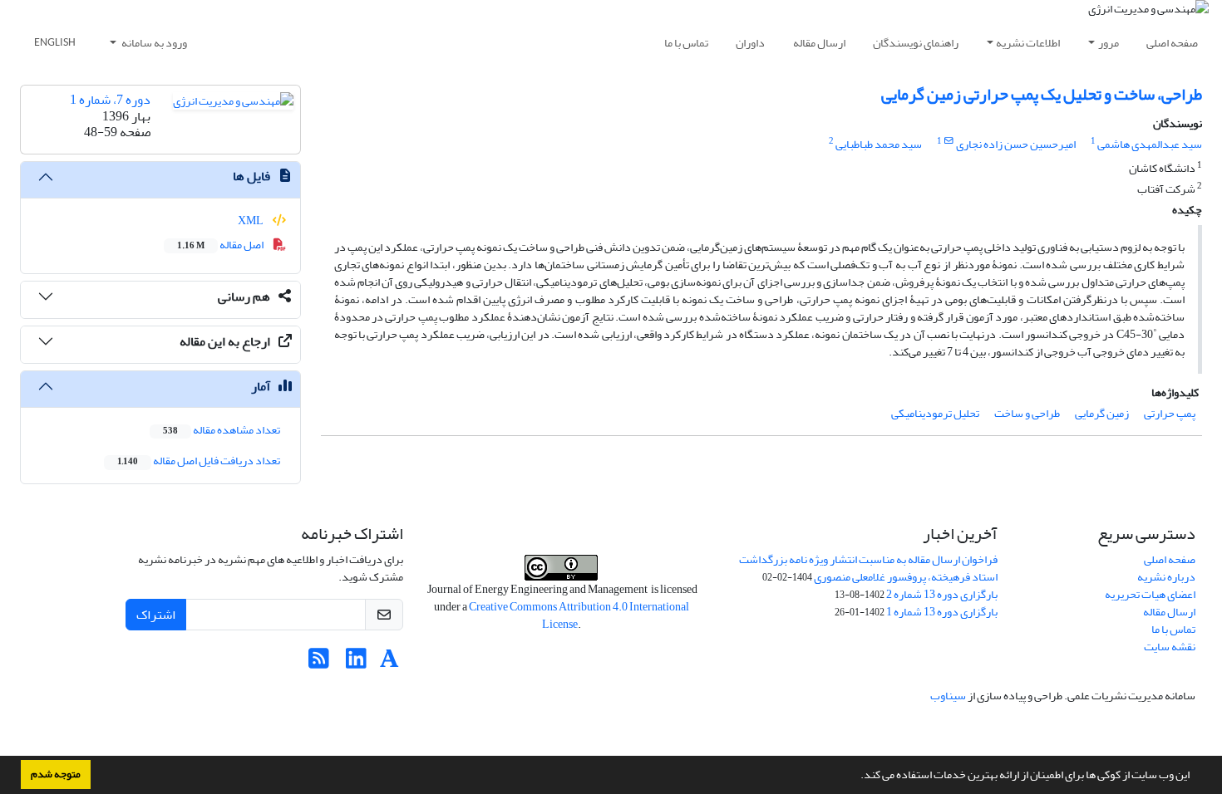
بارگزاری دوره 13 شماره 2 (942, 594)
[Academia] (389, 663)
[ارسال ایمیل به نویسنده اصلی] (949, 141)
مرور (1108, 43)
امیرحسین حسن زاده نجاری (1016, 144)
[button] (856, 776)
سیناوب (948, 695)
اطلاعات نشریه (1028, 43)
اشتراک (155, 614)
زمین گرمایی (1102, 413)
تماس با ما (686, 43)
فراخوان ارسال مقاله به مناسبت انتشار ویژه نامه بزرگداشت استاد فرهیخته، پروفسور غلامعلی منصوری (868, 568)
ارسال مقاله (819, 43)
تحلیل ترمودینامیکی (935, 413)
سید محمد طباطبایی (878, 144)
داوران (750, 43)
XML (251, 220)
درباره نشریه (1166, 577)
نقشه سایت (1169, 646)
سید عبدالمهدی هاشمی (1149, 144)
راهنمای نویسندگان (915, 43)
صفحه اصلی (1172, 43)
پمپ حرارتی (1169, 413)
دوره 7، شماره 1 (110, 99)
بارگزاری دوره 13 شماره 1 (942, 611)
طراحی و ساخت (1027, 413)
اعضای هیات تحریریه (1150, 594)
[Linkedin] (356, 663)
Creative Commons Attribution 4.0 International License (579, 615)
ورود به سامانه (153, 43)
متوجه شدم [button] (56, 774)
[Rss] (319, 663)
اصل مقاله (221, 244)
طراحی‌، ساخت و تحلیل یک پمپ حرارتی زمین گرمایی (1041, 94)
